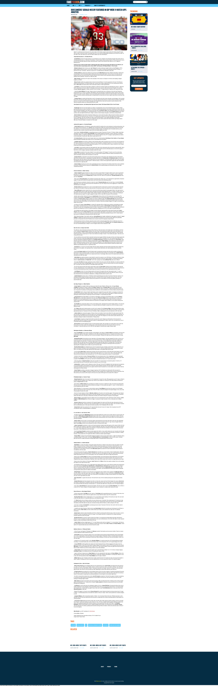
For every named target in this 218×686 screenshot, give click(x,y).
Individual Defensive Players (95, 625)
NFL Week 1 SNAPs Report (138, 27)
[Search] (147, 2)
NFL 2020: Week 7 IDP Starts (78, 645)
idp (86, 625)
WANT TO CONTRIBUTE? (99, 5)
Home (68, 5)
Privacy (109, 666)
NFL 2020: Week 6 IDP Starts (98, 645)
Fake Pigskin (112, 682)
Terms (115, 666)
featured (73, 625)
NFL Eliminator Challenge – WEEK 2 (138, 47)
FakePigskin (92, 611)
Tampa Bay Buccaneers (115, 625)
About (102, 666)
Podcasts (87, 5)
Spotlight (105, 625)
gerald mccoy (80, 625)
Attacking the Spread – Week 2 (138, 68)
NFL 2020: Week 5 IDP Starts (118, 645)
